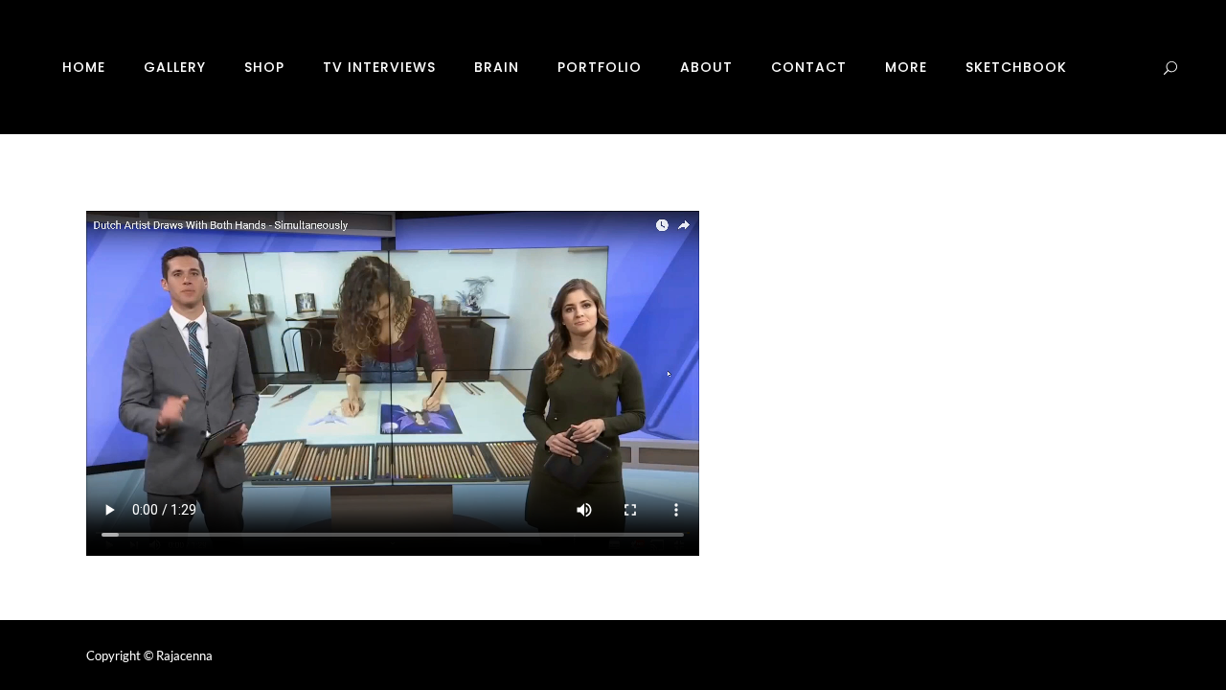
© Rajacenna (178, 655)
